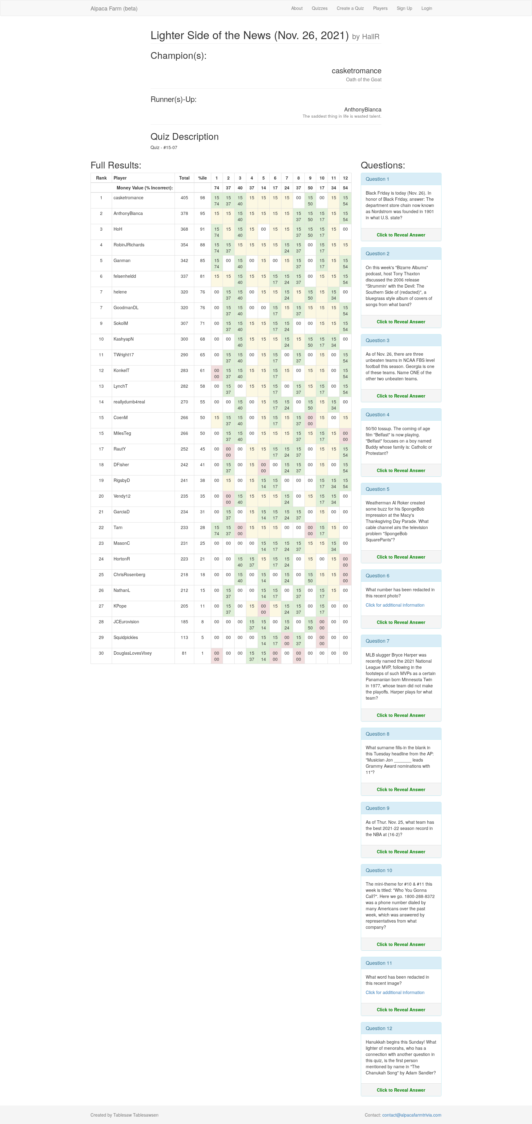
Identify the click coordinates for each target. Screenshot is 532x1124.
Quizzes (320, 8)
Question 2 (377, 253)
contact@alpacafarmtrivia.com (411, 1115)
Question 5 (377, 488)
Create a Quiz (350, 8)
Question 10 (379, 870)
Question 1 (377, 178)
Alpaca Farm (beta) (114, 8)
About (297, 8)
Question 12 (379, 1028)
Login (426, 8)
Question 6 (377, 575)
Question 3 (377, 340)
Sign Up (404, 8)
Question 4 (377, 414)
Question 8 (377, 733)
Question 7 (377, 640)
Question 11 (379, 962)
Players (380, 8)
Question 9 (377, 807)
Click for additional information (395, 605)
